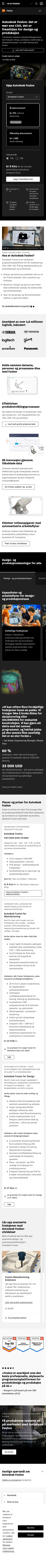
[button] (23, 96)
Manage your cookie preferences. (9, 1548)
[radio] (23, 115)
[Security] (22, 248)
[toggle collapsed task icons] (31, 3)
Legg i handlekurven (23, 179)
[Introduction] (8, 248)
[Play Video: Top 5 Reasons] (23, 236)
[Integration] (17, 248)
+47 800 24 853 (8, 59)
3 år (21, 158)
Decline (30, 1527)
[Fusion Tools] (27, 248)
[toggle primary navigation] (4, 3)
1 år (12, 158)
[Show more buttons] (41, 248)
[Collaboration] (11, 248)
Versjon (9, 92)
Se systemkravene (11, 306)
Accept (30, 1534)
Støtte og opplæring (11, 1480)
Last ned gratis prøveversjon (19, 1302)
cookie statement (8, 1537)
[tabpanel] (23, 690)
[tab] (17, 578)
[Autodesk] (13, 4)
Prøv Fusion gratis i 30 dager (16, 837)
